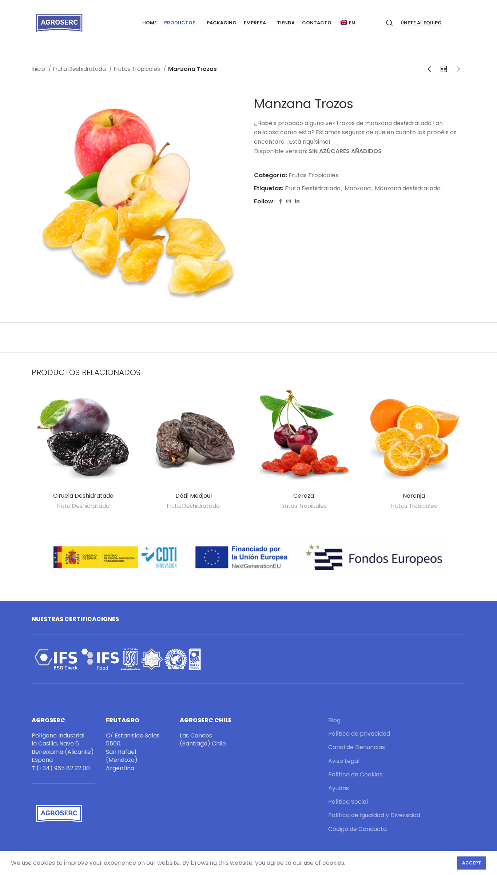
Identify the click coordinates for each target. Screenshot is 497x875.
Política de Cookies (355, 775)
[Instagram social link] (288, 201)
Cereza (303, 496)
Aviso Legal (343, 761)
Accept (471, 863)
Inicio (39, 69)
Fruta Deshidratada (80, 69)
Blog (334, 720)
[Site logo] (59, 22)
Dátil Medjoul (193, 496)
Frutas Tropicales (138, 69)
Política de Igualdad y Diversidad (374, 815)
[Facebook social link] (280, 201)
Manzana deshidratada (408, 188)
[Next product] (458, 69)
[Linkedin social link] (297, 201)
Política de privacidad (359, 734)
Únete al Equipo (421, 23)
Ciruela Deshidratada (83, 496)
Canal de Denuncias (356, 747)
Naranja (414, 496)
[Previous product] (429, 69)
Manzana (358, 188)
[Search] (389, 23)
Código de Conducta (357, 829)
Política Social (348, 802)
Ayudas (338, 788)
